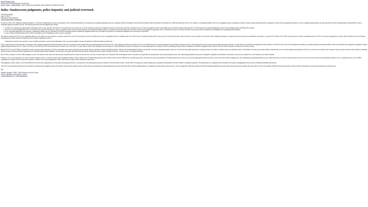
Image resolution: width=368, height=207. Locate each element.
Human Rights (16, 5)
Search (3, 5)
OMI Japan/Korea (21, 76)
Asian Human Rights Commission (11, 19)
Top (2, 69)
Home (8, 5)
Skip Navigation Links (7, 1)
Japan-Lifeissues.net (8, 76)
